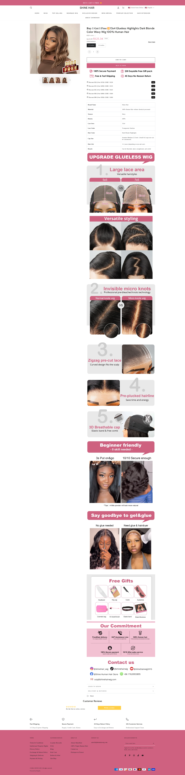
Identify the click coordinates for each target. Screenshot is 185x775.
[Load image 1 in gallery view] (45, 80)
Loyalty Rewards (56, 743)
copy (153, 82)
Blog (51, 749)
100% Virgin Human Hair (79, 746)
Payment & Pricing (36, 758)
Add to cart (121, 59)
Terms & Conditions (36, 743)
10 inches (91, 45)
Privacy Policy (35, 749)
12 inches (101, 45)
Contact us (74, 749)
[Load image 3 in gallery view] (58, 80)
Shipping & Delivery (37, 755)
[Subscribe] (154, 743)
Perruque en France (77, 752)
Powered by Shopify (35, 771)
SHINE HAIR (38, 768)
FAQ (52, 746)
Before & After (55, 755)
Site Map (53, 758)
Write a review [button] (109, 708)
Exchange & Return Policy (39, 752)
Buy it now (121, 65)
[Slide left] (40, 80)
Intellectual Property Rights (39, 746)
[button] (30, 8)
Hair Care (53, 752)
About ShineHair (76, 743)
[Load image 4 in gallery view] (64, 80)
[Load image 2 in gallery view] (52, 80)
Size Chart (151, 42)
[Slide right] (70, 80)
